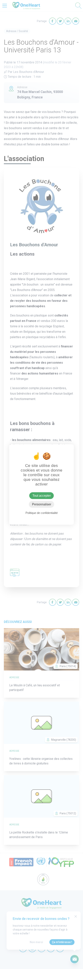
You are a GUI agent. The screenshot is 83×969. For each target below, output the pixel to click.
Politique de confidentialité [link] (41, 512)
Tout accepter (41, 495)
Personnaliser (41, 504)
